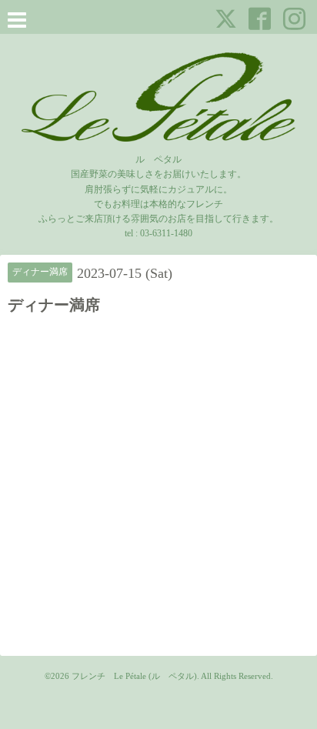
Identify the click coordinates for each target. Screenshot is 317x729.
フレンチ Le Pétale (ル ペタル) (134, 676)
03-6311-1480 (166, 233)
